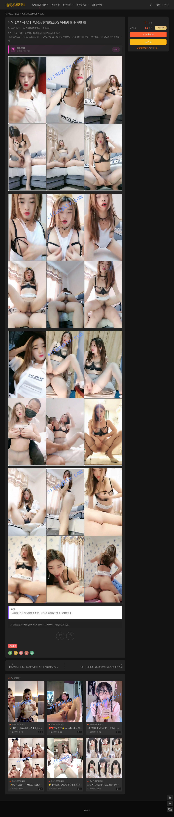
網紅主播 (13, 646)
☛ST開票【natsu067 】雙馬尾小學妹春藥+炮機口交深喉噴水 (103, 728)
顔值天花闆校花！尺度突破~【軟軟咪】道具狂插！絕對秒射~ (103, 784)
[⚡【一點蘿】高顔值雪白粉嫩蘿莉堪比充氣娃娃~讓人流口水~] (65, 758)
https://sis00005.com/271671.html (37, 625)
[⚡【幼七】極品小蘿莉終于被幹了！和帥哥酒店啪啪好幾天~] (26, 701)
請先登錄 (149, 34)
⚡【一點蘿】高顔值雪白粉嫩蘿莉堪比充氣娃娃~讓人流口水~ (65, 784)
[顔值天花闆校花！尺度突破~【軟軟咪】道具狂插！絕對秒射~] (104, 758)
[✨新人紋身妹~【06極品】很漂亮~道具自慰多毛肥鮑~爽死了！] (26, 758)
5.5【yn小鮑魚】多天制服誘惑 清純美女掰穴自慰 (101, 667)
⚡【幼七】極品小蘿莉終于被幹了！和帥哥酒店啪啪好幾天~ (26, 728)
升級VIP (161, 28)
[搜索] (151, 5)
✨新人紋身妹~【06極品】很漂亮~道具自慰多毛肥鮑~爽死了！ (26, 784)
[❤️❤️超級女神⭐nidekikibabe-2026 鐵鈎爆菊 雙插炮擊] (65, 701)
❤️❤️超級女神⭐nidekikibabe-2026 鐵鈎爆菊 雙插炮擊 (65, 728)
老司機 (15, 5)
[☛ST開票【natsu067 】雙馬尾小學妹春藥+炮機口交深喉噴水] (104, 701)
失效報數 (56, 5)
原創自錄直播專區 (40, 5)
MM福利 (87, 810)
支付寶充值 (82, 5)
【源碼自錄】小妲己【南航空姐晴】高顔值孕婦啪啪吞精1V (33, 667)
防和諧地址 (97, 5)
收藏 (149, 42)
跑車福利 (67, 5)
